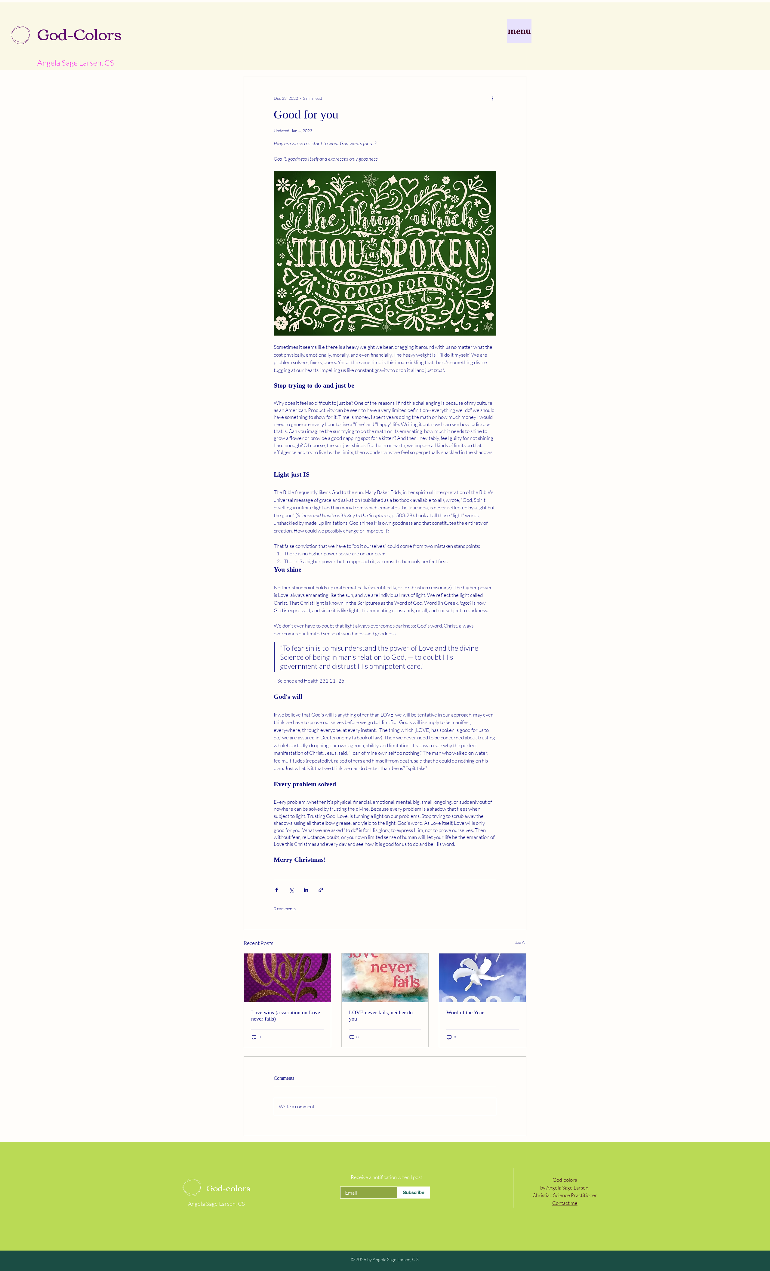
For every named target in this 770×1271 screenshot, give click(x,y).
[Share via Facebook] (276, 890)
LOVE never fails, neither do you (381, 1015)
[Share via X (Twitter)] (291, 890)
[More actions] (492, 98)
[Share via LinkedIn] (306, 890)
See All (520, 942)
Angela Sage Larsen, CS (75, 62)
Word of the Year (465, 1012)
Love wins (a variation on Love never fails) (285, 1015)
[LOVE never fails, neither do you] (385, 977)
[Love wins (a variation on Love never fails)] (287, 977)
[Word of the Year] (482, 977)
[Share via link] (321, 890)
